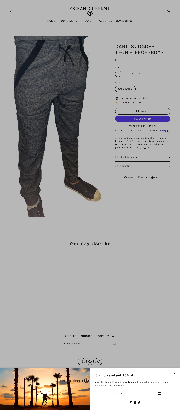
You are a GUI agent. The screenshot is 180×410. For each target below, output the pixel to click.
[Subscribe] (159, 393)
